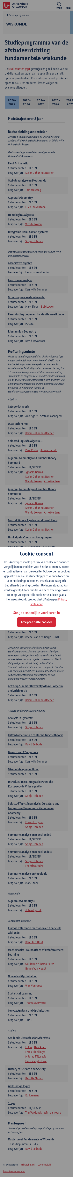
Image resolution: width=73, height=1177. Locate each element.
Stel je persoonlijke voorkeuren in (36, 613)
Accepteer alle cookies (36, 622)
